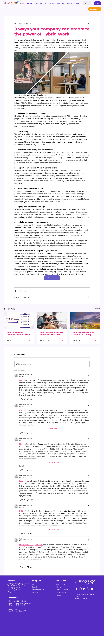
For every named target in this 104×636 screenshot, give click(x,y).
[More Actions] (88, 375)
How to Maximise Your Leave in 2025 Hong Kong (83, 333)
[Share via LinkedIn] (25, 291)
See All (97, 309)
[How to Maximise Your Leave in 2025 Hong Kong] (85, 320)
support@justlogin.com (23, 603)
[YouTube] (92, 588)
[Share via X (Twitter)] (20, 291)
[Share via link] (30, 291)
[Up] (99, 630)
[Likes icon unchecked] (20, 399)
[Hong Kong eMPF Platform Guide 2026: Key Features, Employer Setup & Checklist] (19, 320)
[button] (29, 3)
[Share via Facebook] (15, 291)
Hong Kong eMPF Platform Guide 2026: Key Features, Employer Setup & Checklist (19, 333)
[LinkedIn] (84, 588)
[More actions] (88, 23)
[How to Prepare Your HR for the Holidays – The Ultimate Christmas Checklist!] (52, 320)
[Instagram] (80, 588)
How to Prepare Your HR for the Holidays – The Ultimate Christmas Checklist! (51, 333)
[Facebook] (76, 588)
